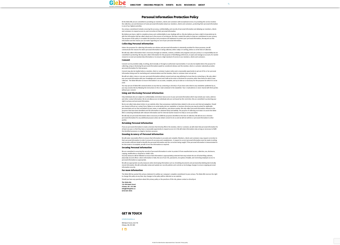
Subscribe (177, 242)
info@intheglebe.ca (128, 219)
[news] (228, 4)
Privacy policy (184, 242)
